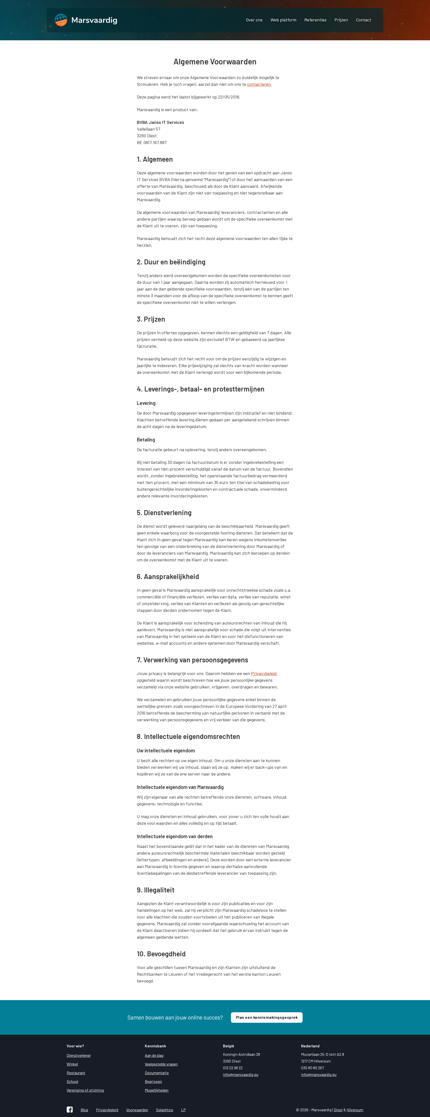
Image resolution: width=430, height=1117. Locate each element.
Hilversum (355, 1109)
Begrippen (153, 1081)
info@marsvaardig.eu (240, 1074)
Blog (84, 1109)
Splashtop (164, 1109)
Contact (363, 19)
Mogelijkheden (156, 1090)
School (72, 1081)
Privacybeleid (264, 673)
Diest (338, 1109)
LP (183, 1109)
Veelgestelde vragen (161, 1064)
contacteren (259, 84)
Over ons (254, 19)
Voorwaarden (137, 1109)
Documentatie (157, 1072)
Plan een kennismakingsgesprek (267, 1017)
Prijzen (341, 19)
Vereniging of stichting (85, 1090)
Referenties (315, 19)
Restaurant (76, 1072)
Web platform (283, 19)
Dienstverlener (79, 1055)
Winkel (72, 1064)
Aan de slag (154, 1055)
